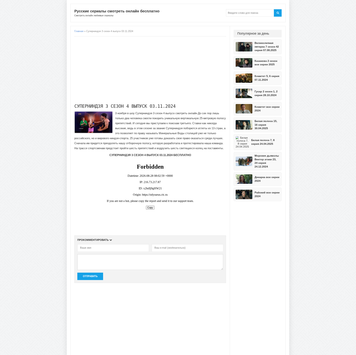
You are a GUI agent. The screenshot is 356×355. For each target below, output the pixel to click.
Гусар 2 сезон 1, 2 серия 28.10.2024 (266, 93)
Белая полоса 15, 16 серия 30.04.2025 (266, 125)
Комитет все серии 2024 (267, 108)
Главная (78, 31)
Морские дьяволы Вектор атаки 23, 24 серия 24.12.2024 (267, 161)
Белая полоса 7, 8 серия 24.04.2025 (263, 142)
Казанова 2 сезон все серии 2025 (266, 62)
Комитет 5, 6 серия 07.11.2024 (267, 78)
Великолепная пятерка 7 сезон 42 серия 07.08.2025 (267, 46)
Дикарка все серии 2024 (267, 179)
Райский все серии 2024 (267, 194)
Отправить (90, 276)
